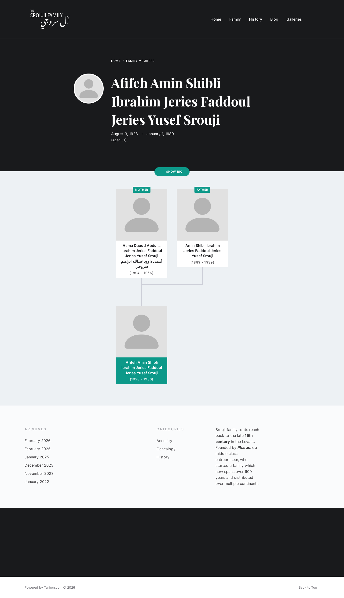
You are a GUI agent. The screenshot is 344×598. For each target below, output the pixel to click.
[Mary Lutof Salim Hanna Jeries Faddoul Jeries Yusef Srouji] (223, 559)
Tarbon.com (53, 587)
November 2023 (39, 473)
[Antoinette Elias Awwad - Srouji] (223, 525)
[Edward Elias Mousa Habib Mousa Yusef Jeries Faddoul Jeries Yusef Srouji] (292, 525)
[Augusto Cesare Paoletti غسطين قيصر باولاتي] (292, 559)
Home (116, 61)
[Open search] (314, 19)
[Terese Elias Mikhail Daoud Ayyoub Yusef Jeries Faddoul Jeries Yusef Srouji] (189, 559)
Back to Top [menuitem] (308, 587)
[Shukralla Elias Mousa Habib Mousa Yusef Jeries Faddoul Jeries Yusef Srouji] (155, 559)
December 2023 (39, 465)
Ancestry (164, 440)
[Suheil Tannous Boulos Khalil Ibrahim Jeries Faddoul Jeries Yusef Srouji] (51, 525)
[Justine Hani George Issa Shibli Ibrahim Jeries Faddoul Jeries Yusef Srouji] (120, 559)
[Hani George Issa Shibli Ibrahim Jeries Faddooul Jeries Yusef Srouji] (189, 525)
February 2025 (38, 448)
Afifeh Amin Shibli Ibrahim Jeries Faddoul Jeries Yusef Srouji (141, 367)
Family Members (140, 61)
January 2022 (37, 481)
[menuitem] (216, 19)
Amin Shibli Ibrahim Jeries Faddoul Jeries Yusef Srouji (202, 250)
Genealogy (166, 448)
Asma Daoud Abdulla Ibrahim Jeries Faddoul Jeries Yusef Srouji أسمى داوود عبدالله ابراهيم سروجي (141, 256)
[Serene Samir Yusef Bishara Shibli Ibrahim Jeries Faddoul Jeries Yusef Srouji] (86, 525)
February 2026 (38, 440)
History (163, 457)
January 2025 (37, 457)
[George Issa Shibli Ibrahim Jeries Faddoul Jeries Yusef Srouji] (327, 525)
